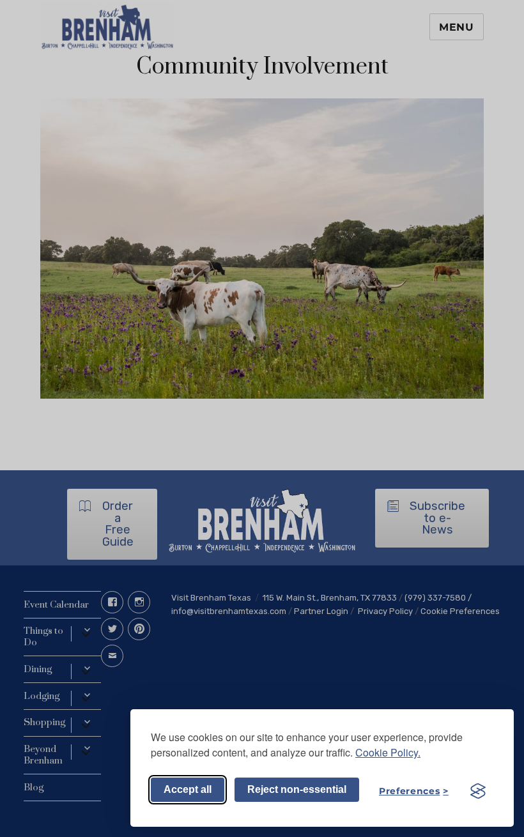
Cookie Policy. (387, 752)
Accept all (188, 789)
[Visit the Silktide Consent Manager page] (478, 791)
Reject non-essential (296, 789)
